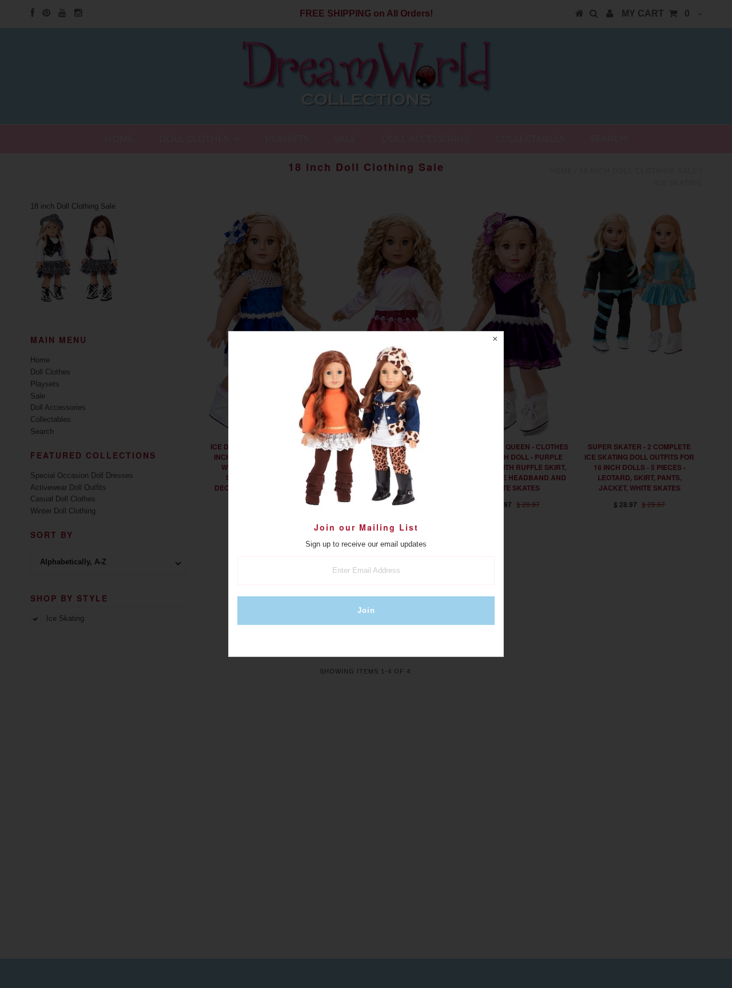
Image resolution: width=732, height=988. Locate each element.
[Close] (494, 340)
